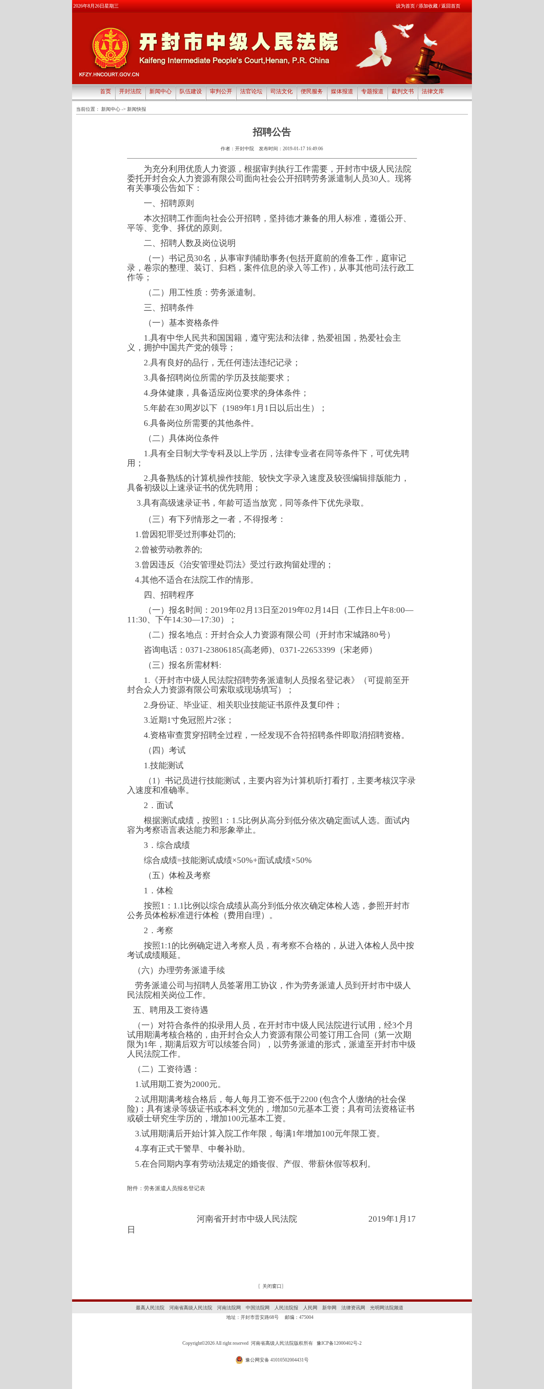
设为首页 (405, 6)
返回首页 (450, 6)
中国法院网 (258, 1308)
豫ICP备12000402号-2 (339, 1343)
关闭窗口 (272, 1286)
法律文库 (433, 91)
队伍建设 (191, 91)
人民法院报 (286, 1308)
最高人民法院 (150, 1308)
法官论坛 (251, 91)
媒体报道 (342, 91)
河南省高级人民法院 (190, 1308)
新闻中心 (160, 91)
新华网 (329, 1308)
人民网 (310, 1308)
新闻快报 (136, 109)
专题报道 (372, 91)
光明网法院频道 (386, 1308)
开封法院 (130, 91)
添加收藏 (428, 6)
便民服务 (312, 91)
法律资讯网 (353, 1308)
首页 (105, 91)
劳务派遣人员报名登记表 (174, 1188)
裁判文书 (402, 91)
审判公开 (221, 91)
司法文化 (281, 91)
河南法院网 (229, 1308)
